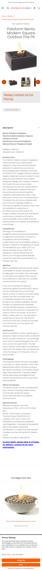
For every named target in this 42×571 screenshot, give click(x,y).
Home (4, 16)
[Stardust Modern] (21, 8)
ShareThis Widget (11, 110)
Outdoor (10, 16)
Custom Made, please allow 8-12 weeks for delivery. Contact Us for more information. (21, 445)
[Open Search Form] (8, 8)
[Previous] (4, 82)
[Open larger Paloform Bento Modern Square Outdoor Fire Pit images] (21, 57)
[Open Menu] (2, 8)
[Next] (38, 82)
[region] (21, 82)
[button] (12, 82)
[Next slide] (37, 502)
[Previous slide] (4, 502)
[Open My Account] (34, 8)
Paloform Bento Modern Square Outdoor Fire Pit (17, 19)
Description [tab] (8, 128)
